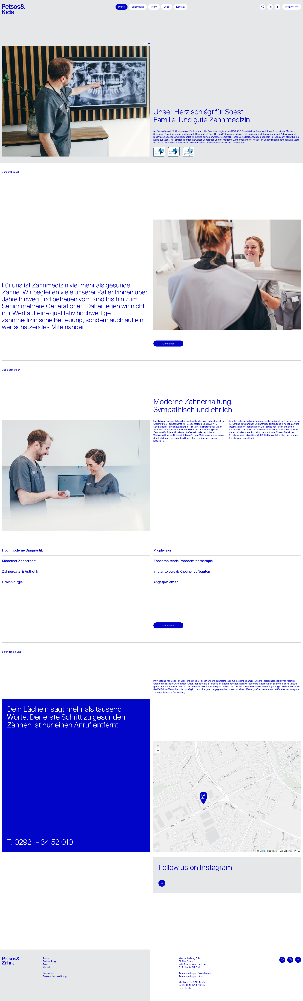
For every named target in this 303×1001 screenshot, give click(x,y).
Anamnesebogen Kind (190, 976)
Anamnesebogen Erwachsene (195, 973)
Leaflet (262, 850)
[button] (204, 799)
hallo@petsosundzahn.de (192, 964)
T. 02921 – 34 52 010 (40, 842)
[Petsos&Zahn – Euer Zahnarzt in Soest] (13, 7)
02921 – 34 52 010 (189, 967)
